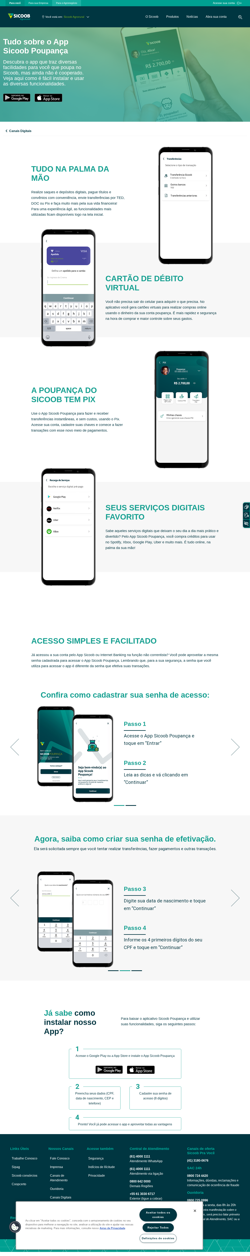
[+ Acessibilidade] (246, 524)
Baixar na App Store (48, 97)
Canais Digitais (19, 131)
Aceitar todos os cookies (158, 1215)
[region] (109, 1225)
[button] (19, 747)
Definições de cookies (158, 1238)
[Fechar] (195, 1210)
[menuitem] (15, 3)
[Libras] (246, 507)
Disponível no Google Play (16, 97)
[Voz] (246, 515)
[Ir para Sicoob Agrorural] (19, 16)
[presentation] (15, 3)
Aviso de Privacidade (112, 1228)
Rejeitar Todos (158, 1227)
